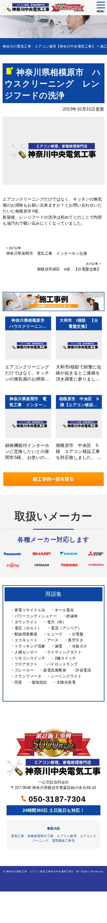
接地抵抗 (39, 682)
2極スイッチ (65, 658)
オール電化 (64, 610)
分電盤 (78, 634)
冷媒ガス (79, 646)
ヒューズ (54, 634)
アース (53, 640)
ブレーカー (24, 670)
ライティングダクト (64, 652)
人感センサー (26, 652)
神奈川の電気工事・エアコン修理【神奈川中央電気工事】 (40, 871)
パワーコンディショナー (36, 616)
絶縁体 (72, 616)
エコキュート (26, 640)
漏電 (58, 646)
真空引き (75, 640)
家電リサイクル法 (30, 610)
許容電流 (83, 670)
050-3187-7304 (56, 799)
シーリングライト (66, 676)
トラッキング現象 (30, 646)
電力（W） (56, 622)
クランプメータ (28, 676)
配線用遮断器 (26, 634)
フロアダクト (26, 664)
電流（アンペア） (66, 628)
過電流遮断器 (54, 670)
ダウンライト (26, 622)
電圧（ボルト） (28, 628)
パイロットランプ (62, 664)
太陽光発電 (66, 682)
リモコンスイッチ (30, 658)
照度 (18, 682)
